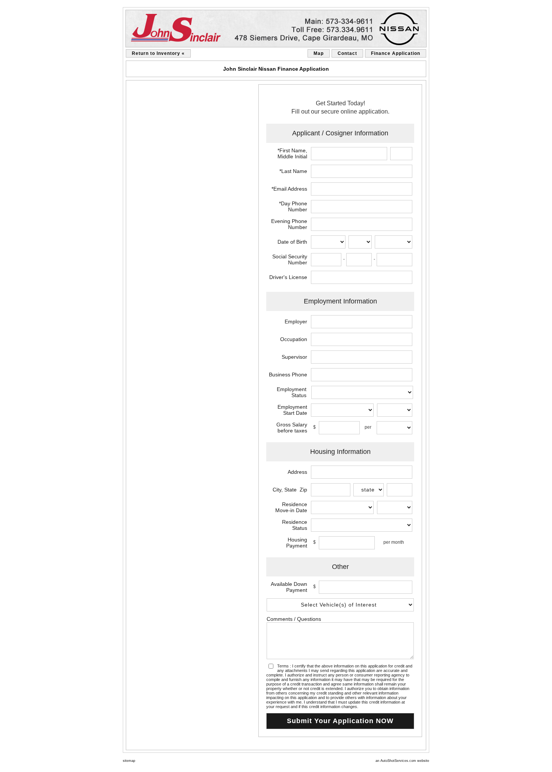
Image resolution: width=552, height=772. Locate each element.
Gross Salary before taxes (291, 428)
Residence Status (294, 525)
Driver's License (288, 277)
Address (297, 472)
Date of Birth (292, 242)
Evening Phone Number (289, 224)
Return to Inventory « (158, 53)
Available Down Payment (289, 587)
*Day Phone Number (293, 206)
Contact (347, 53)
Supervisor (294, 357)
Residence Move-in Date (291, 507)
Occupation (293, 339)
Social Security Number (289, 259)
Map (319, 53)
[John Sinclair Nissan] (276, 28)
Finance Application (395, 53)
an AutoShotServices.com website (402, 761)
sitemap (129, 761)
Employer (296, 322)
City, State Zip (290, 490)
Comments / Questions (294, 619)
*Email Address (289, 189)
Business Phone (288, 375)
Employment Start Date (292, 410)
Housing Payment (296, 543)
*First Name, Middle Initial (292, 153)
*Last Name (293, 171)
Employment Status (291, 392)
